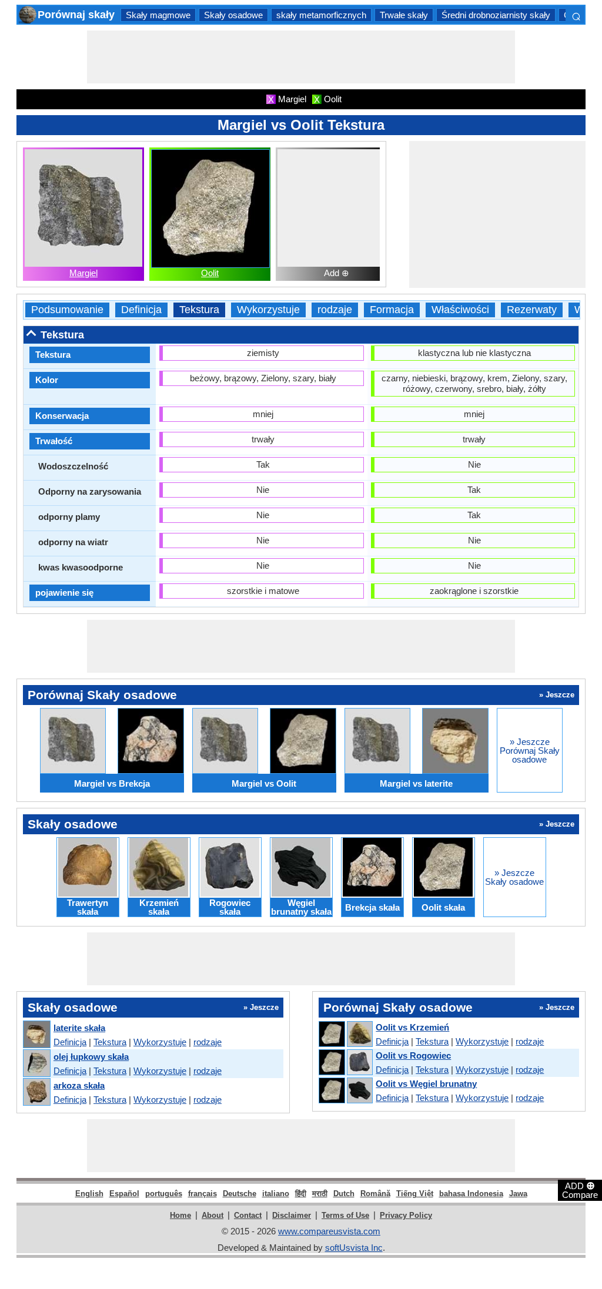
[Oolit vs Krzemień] (345, 1034)
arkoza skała (79, 1085)
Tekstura (199, 310)
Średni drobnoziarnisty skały (496, 15)
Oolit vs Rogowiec (413, 1055)
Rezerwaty (532, 310)
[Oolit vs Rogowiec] (345, 1062)
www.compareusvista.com (329, 1231)
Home (180, 1215)
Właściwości (460, 310)
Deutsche (239, 1193)
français (202, 1193)
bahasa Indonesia (471, 1193)
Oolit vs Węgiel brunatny (426, 1084)
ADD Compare (580, 1190)
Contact (248, 1215)
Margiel (83, 273)
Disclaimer (291, 1215)
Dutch (343, 1193)
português (163, 1193)
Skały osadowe (233, 15)
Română (375, 1193)
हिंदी (300, 1193)
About (212, 1215)
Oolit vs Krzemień (412, 1027)
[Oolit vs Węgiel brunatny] (345, 1091)
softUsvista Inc (354, 1248)
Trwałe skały (404, 15)
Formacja (392, 310)
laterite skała (79, 1028)
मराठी (319, 1193)
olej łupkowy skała (91, 1057)
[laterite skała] (36, 1035)
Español (124, 1193)
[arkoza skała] (36, 1092)
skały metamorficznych (321, 15)
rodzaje (334, 310)
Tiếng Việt (414, 1193)
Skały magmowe (158, 15)
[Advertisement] (301, 57)
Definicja (141, 310)
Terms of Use (345, 1215)
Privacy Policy (406, 1215)
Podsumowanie (67, 310)
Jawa (518, 1193)
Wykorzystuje (268, 310)
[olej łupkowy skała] (36, 1063)
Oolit (210, 273)
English (89, 1193)
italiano (275, 1193)
